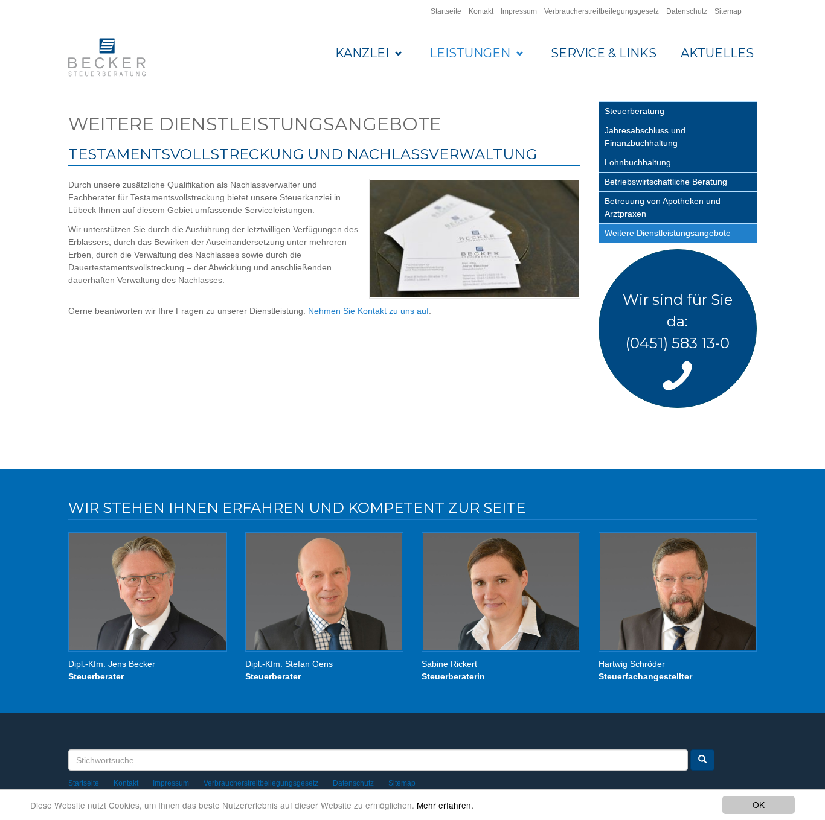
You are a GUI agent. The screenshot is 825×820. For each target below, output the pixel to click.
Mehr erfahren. (445, 805)
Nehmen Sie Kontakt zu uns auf (368, 311)
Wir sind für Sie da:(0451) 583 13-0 (678, 321)
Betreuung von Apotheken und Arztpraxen (663, 207)
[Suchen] (702, 760)
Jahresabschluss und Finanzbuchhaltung (645, 137)
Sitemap (728, 11)
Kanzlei (363, 53)
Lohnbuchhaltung (638, 162)
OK (759, 804)
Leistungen (471, 53)
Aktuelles (717, 53)
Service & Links (603, 53)
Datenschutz (686, 11)
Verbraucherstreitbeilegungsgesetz (601, 11)
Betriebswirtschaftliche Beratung (666, 181)
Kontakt (481, 11)
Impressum (519, 11)
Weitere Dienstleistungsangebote (668, 233)
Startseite (446, 11)
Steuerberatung (634, 111)
